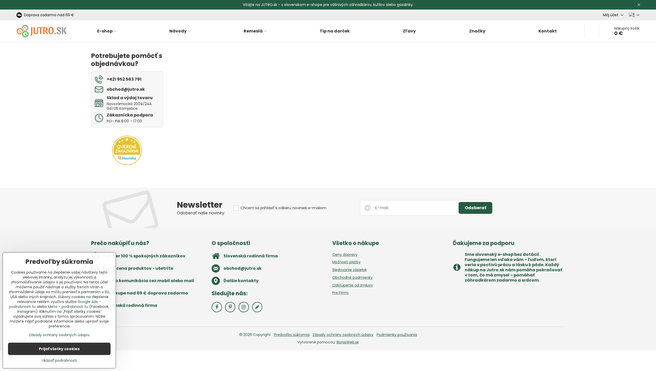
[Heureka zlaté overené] (127, 163)
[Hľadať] (592, 31)
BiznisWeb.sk (348, 342)
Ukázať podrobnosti (59, 360)
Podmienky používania (397, 334)
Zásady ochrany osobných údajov (343, 334)
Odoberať (475, 208)
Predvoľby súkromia (292, 334)
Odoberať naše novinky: (201, 213)
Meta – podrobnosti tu (68, 306)
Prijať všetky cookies (59, 348)
